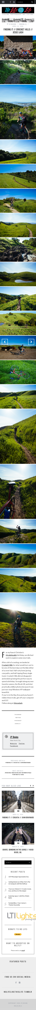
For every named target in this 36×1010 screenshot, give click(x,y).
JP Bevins (12, 24)
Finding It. (23, 24)
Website (13, 743)
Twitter (18, 717)
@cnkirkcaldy (11, 655)
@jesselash (18, 703)
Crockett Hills (7, 665)
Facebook (18, 714)
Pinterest (18, 720)
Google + (18, 723)
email (23, 950)
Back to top (17, 1005)
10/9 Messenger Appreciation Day (18, 877)
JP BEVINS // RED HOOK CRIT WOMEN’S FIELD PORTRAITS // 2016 (18, 772)
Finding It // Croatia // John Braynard (18, 761)
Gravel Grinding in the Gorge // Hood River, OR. (17, 851)
